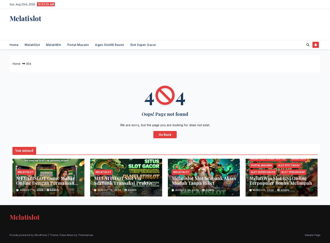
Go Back (165, 135)
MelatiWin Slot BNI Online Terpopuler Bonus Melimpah (280, 180)
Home (14, 45)
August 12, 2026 (110, 190)
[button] (307, 45)
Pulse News (67, 234)
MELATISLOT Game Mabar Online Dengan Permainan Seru (45, 183)
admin (54, 190)
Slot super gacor (143, 45)
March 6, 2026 (264, 190)
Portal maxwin (78, 45)
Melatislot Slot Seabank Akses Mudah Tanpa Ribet (204, 180)
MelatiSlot (32, 45)
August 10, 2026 (187, 190)
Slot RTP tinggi (288, 165)
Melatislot (25, 18)
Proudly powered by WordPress (29, 234)
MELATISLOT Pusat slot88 (268, 158)
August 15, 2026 (32, 190)
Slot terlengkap (293, 172)
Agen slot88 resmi (109, 45)
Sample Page (312, 234)
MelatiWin (53, 45)
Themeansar (85, 234)
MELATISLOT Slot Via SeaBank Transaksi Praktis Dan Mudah (123, 183)
